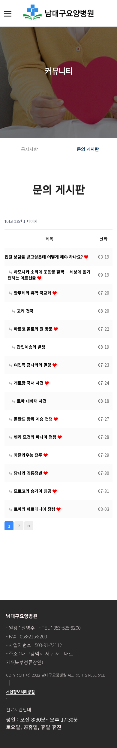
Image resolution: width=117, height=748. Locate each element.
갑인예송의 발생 (30, 347)
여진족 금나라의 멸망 (32, 365)
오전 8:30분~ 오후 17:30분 (49, 719)
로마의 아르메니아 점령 (34, 509)
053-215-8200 (33, 636)
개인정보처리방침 (20, 692)
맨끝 (28, 525)
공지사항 (29, 149)
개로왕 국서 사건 (29, 383)
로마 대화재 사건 (31, 401)
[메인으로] (58, 12)
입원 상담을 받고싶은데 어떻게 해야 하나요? (44, 257)
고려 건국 (25, 311)
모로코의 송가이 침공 (32, 491)
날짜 (103, 239)
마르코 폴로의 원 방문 (33, 329)
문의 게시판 (88, 149)
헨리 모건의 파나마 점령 (35, 437)
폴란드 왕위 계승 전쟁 (33, 419)
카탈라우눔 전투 (28, 455)
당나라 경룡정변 (28, 473)
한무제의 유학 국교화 (32, 293)
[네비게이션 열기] (8, 14)
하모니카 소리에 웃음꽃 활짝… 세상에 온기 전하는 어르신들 (49, 275)
